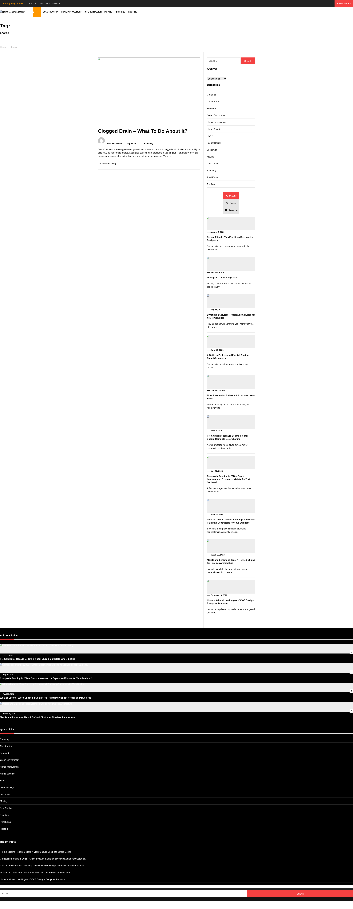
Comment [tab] (232, 210)
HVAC (210, 136)
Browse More (344, 4)
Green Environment (216, 115)
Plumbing (120, 12)
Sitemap (56, 4)
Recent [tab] (232, 203)
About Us (31, 4)
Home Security (214, 129)
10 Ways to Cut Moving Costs (222, 277)
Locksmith (212, 150)
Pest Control (213, 163)
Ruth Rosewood (114, 143)
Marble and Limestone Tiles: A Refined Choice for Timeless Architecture (37, 717)
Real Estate (212, 177)
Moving (108, 12)
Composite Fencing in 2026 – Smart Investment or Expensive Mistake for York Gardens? (228, 479)
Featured (211, 108)
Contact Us (44, 4)
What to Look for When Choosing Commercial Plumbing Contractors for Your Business (45, 698)
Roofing (132, 12)
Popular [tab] (233, 196)
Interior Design (93, 12)
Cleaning (211, 95)
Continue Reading (107, 163)
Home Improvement (71, 12)
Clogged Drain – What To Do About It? (143, 131)
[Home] (37, 12)
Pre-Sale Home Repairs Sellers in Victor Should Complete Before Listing (37, 659)
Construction (50, 12)
